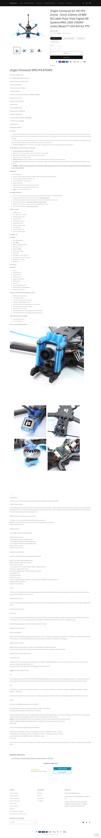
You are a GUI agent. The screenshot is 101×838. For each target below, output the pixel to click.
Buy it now (66, 57)
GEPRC (11, 719)
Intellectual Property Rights (16, 811)
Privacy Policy (13, 803)
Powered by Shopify (54, 834)
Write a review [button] (62, 768)
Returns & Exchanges (15, 801)
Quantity (52, 45)
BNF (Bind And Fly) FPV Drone (29, 758)
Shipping (58, 33)
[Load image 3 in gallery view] (31, 50)
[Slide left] (11, 50)
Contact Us (39, 793)
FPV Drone (50, 758)
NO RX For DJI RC (56, 38)
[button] (29, 3)
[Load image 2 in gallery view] (24, 50)
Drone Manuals (40, 798)
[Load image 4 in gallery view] (39, 50)
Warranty (12, 808)
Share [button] (53, 65)
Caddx (14, 189)
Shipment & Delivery (14, 798)
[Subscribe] (34, 822)
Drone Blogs (40, 801)
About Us (39, 795)
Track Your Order (14, 793)
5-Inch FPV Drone (15, 758)
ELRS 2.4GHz (55, 41)
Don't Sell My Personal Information (18, 813)
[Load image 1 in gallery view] (16, 50)
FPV (21, 144)
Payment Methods (14, 795)
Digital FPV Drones (42, 758)
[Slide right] (44, 50)
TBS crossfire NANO (69, 38)
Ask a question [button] (62, 772)
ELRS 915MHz (80, 38)
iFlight (14, 70)
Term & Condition (14, 806)
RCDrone (48, 834)
